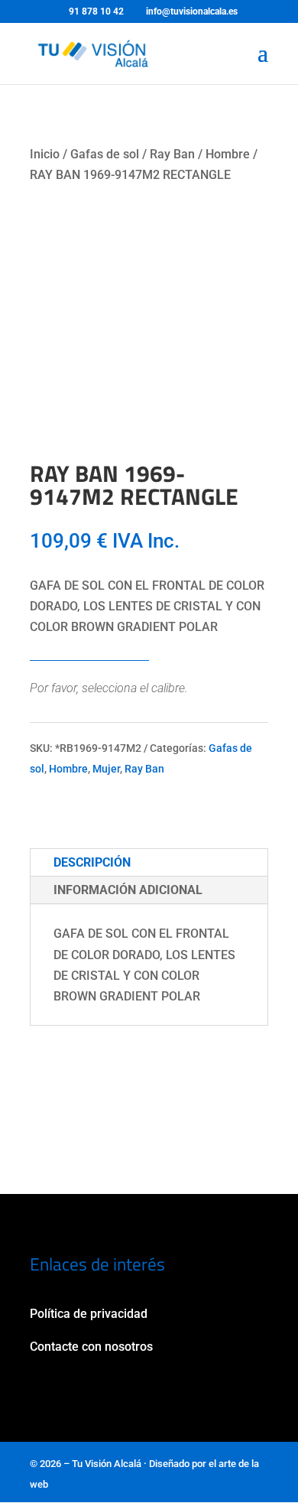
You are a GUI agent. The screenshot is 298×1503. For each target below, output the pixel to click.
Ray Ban (172, 154)
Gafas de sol (104, 154)
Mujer (106, 769)
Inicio (45, 154)
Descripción (92, 862)
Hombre (228, 154)
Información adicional (127, 890)
